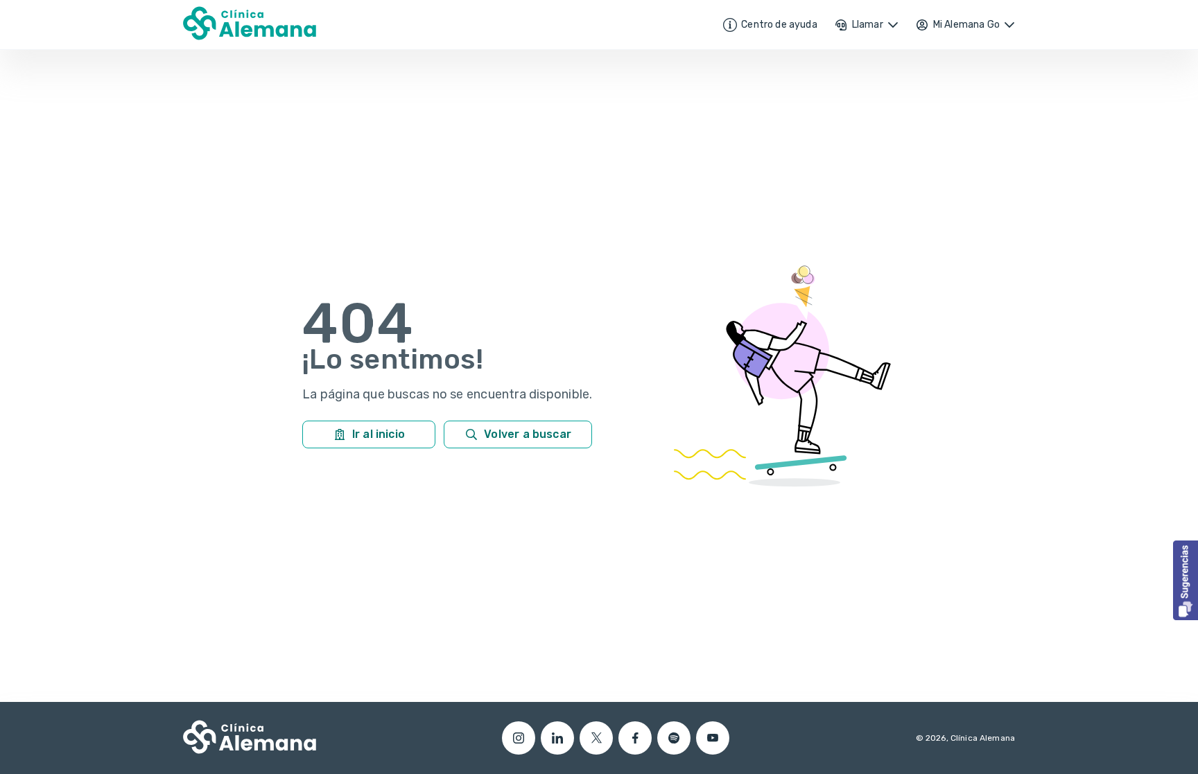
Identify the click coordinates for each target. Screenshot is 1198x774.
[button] (1185, 580)
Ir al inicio (378, 434)
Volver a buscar (527, 434)
